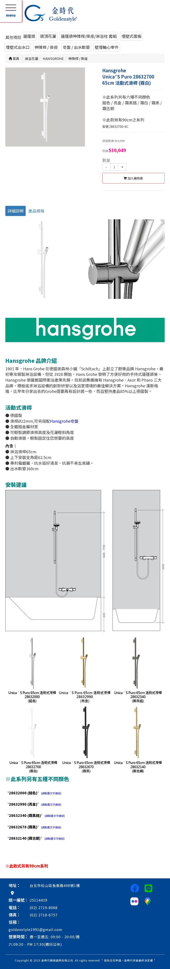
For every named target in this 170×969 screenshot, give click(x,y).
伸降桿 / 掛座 (46, 47)
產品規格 (36, 211)
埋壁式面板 (131, 36)
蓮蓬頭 (29, 36)
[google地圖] (12, 893)
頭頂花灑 (48, 36)
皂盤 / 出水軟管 (76, 47)
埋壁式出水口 (18, 47)
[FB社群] (134, 887)
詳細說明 (15, 211)
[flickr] (134, 900)
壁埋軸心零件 (107, 47)
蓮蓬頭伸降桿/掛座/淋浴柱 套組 (89, 36)
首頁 (15, 58)
